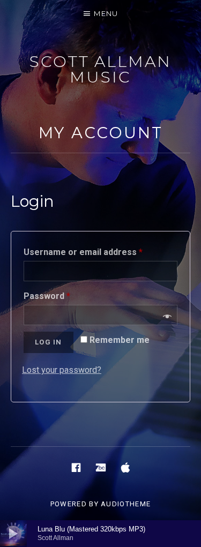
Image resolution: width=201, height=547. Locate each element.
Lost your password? (61, 370)
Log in (48, 342)
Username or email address (83, 252)
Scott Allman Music (100, 69)
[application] (100, 533)
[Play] (13, 533)
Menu (106, 13)
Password (47, 296)
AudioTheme (126, 504)
